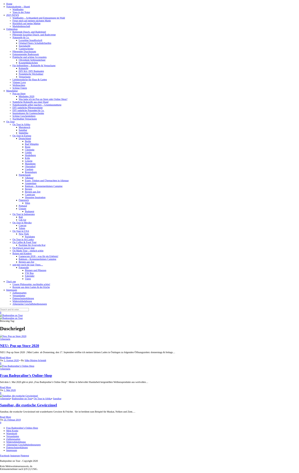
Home (9, 3)
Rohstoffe (23, 68)
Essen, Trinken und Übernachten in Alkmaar (47, 180)
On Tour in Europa (21, 135)
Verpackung (25, 76)
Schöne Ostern (19, 88)
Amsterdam (30, 183)
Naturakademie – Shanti (18, 6)
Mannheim (30, 163)
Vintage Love (19, 82)
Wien (27, 203)
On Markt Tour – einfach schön (27, 250)
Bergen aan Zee (32, 191)
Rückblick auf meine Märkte (26, 23)
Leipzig (28, 161)
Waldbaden (18, 9)
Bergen (28, 189)
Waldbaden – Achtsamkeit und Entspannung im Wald (38, 18)
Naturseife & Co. (20, 37)
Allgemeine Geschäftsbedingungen (29, 304)
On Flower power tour (23, 248)
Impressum (11, 290)
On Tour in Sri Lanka (23, 239)
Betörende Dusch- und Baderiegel (29, 32)
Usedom (29, 169)
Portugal (23, 205)
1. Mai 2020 (10, 390)
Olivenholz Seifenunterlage (32, 60)
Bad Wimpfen (32, 144)
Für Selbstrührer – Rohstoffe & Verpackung (33, 65)
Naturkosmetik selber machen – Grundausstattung (36, 104)
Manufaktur (12, 90)
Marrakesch (24, 127)
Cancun (22, 225)
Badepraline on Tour (22, 398)
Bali (21, 217)
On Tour (10, 121)
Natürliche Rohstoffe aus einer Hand (30, 102)
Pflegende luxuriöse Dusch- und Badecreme (34, 34)
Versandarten (18, 295)
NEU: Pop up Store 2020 (19, 346)
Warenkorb (11, 433)
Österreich (24, 200)
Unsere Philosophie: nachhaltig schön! (31, 284)
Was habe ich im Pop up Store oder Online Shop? (43, 99)
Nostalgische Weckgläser (31, 74)
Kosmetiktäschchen (28, 62)
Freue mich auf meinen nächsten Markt (31, 20)
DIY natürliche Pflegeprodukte (27, 107)
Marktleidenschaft (21, 26)
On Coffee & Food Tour (24, 242)
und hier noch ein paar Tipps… (27, 264)
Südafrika (23, 133)
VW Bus (29, 273)
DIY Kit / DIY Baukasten (31, 71)
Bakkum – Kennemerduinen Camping (43, 186)
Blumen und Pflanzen (35, 270)
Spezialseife (24, 46)
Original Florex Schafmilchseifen (35, 43)
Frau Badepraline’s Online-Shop (26, 375)
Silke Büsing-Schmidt (35, 360)
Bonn (27, 147)
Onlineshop (12, 29)
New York (24, 234)
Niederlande (25, 175)
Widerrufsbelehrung (22, 301)
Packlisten (30, 236)
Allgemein (5, 339)
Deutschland (25, 138)
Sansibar (23, 130)
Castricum (30, 194)
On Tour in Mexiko (22, 222)
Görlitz (28, 152)
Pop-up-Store (19, 93)
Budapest (29, 211)
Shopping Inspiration (35, 197)
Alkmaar (29, 177)
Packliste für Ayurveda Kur (32, 245)
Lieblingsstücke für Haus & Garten (29, 79)
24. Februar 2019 (12, 419)
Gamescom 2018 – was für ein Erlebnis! (38, 256)
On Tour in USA (20, 231)
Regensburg (31, 172)
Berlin (28, 141)
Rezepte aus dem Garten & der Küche (31, 287)
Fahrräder (29, 276)
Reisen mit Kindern (22, 253)
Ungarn (22, 208)
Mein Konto (12, 430)
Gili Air (22, 219)
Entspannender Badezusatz (25, 54)
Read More (5, 357)
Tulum (22, 228)
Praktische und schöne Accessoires (29, 57)
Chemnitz (29, 149)
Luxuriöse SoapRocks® (30, 40)
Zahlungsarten (19, 292)
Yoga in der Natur (21, 12)
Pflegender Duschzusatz (24, 51)
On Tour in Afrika (21, 124)
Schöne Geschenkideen (24, 116)
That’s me (11, 281)
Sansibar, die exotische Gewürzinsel (28, 405)
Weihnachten (18, 85)
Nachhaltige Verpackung (24, 119)
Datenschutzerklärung (23, 298)
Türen (28, 278)
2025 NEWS (12, 15)
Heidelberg (30, 155)
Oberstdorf (30, 166)
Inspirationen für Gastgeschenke (28, 113)
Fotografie (24, 267)
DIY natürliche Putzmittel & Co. (28, 110)
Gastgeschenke (26, 48)
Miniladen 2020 (26, 96)
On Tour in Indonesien (23, 214)
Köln (27, 158)
